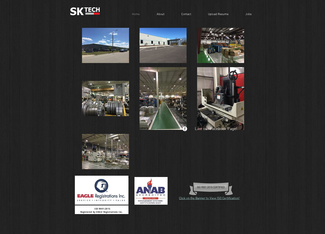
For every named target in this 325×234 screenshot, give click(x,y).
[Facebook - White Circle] (184, 128)
